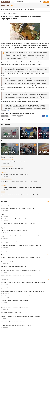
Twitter (33, 113)
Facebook (22, 113)
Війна (9, 13)
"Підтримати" (7, 1)
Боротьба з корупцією (29, 9)
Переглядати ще (44, 124)
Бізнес (3, 13)
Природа (15, 13)
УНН (8, 110)
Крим (21, 9)
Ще (47, 201)
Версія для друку (44, 21)
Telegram (27, 113)
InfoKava (7, 5)
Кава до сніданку (6, 9)
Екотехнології (15, 9)
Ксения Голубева (14, 21)
